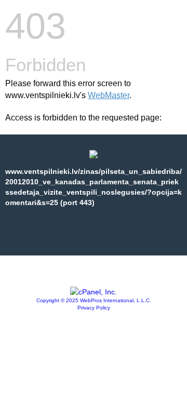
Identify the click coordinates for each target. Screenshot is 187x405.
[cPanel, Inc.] (93, 292)
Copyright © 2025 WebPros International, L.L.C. (93, 300)
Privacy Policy (93, 307)
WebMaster (108, 95)
